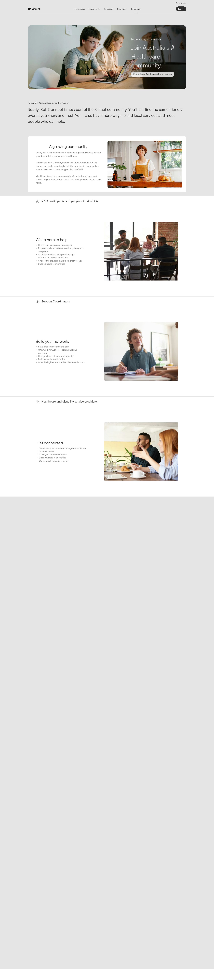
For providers (181, 3)
